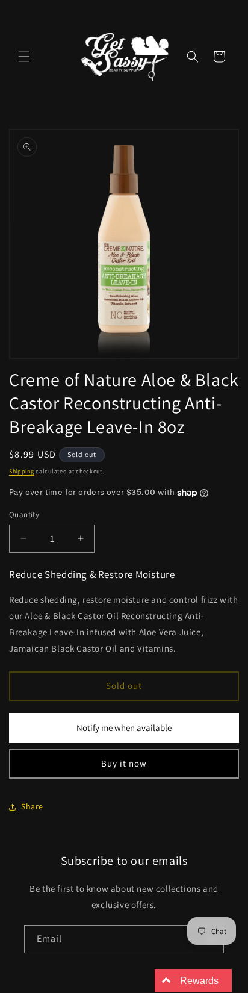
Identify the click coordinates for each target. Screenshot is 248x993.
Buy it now (124, 763)
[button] (24, 56)
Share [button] (32, 806)
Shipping (21, 471)
